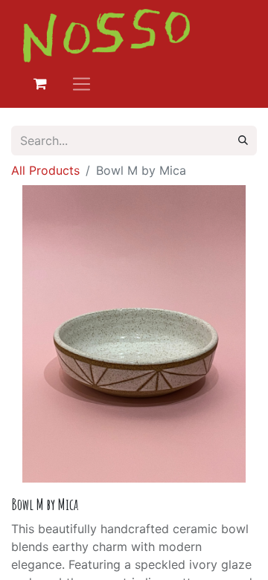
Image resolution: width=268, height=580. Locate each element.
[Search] (243, 140)
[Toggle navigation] (81, 83)
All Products (45, 170)
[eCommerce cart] (40, 84)
